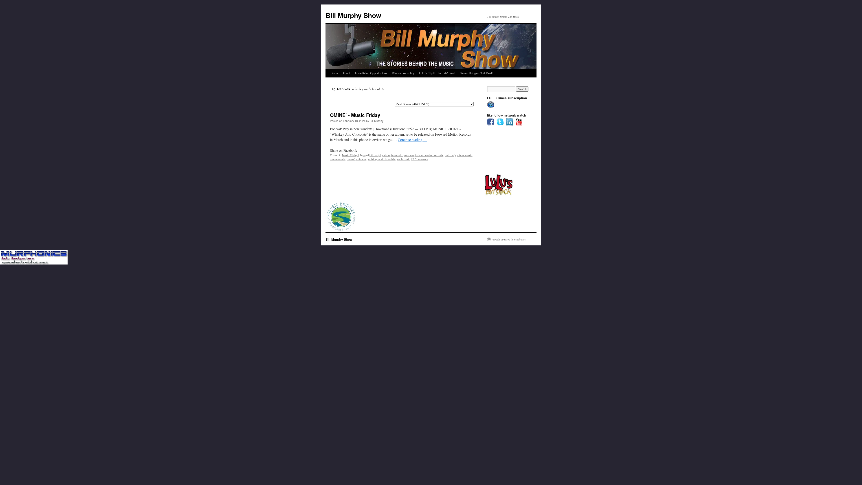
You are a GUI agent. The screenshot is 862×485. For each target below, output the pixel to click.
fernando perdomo (402, 155)
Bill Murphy (376, 121)
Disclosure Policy (403, 73)
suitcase (361, 159)
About (346, 73)
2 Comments (420, 159)
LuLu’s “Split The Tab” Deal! (437, 73)
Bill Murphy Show (353, 15)
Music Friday (350, 155)
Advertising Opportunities (371, 73)
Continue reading (412, 139)
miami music (464, 155)
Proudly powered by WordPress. (509, 239)
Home (334, 73)
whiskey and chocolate (382, 159)
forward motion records (429, 155)
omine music (337, 159)
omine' (351, 159)
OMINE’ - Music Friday (355, 115)
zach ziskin (403, 159)
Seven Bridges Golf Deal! (476, 73)
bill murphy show (379, 155)
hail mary (450, 155)
